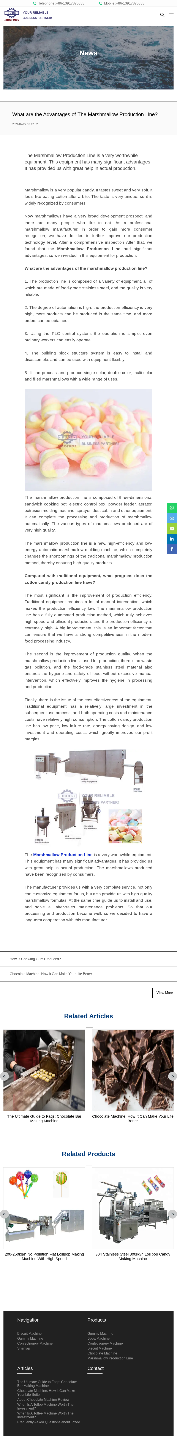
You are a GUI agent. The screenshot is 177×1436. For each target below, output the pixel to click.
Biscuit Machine (29, 1333)
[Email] (172, 515)
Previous (4, 1076)
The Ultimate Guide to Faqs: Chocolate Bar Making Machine (44, 1118)
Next (172, 1076)
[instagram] (172, 536)
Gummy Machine (30, 1338)
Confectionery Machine (35, 1343)
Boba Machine (98, 1338)
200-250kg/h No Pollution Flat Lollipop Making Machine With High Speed (44, 1256)
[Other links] (171, 15)
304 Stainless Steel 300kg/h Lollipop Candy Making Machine (132, 1256)
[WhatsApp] (172, 505)
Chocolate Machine (102, 1353)
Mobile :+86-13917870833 (123, 3)
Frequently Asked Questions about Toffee (48, 1422)
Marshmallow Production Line (110, 1358)
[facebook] (172, 546)
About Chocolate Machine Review (43, 1399)
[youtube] (172, 525)
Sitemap (23, 1348)
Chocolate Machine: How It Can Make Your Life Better (133, 1118)
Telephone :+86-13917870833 (60, 3)
